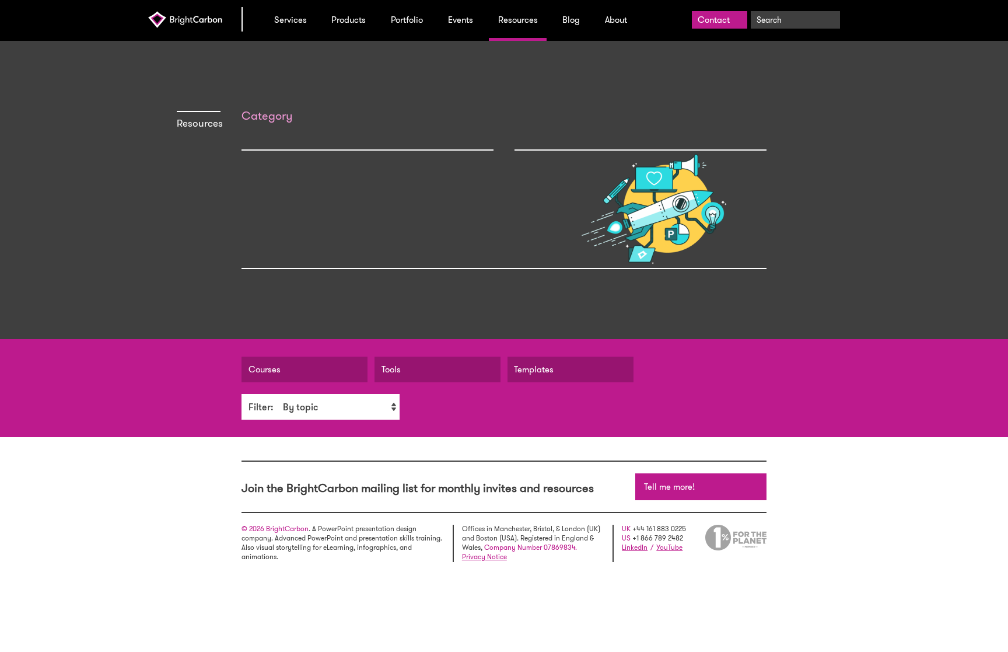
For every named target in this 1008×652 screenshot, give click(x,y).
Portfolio (407, 19)
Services (290, 19)
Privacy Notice (484, 557)
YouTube (669, 547)
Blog (571, 19)
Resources (518, 19)
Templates (534, 369)
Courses (265, 369)
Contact (714, 20)
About (616, 19)
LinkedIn (635, 547)
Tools (391, 369)
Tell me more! (669, 486)
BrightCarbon (195, 19)
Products (348, 19)
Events (460, 19)
